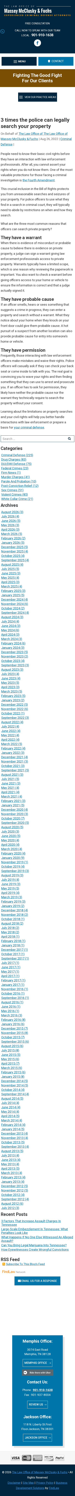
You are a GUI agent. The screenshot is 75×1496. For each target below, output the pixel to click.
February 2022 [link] (11, 748)
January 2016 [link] (10, 1024)
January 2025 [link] (10, 595)
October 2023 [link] (10, 661)
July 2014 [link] (8, 1103)
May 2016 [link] (8, 1011)
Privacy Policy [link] (45, 1482)
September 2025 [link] (12, 560)
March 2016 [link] (9, 1015)
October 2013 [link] (10, 1142)
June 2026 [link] (8, 521)
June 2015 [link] (8, 1055)
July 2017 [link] (8, 963)
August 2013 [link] (10, 1151)
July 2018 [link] (8, 928)
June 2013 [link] (8, 1160)
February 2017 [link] (11, 980)
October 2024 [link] (10, 608)
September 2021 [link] (12, 770)
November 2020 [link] (12, 814)
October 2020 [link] (10, 818)
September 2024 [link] (12, 613)
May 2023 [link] (8, 683)
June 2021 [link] (8, 783)
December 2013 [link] (12, 1133)
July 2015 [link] (8, 1050)
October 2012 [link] (10, 1195)
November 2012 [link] (12, 1190)
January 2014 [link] (10, 1129)
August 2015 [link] (10, 1046)
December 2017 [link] (12, 950)
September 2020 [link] (12, 823)
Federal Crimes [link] (11, 468)
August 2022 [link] (10, 722)
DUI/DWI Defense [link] (13, 464)
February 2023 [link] (11, 696)
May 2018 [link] (8, 932)
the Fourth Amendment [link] (38, 180)
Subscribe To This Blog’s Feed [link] (25, 1264)
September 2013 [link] (12, 1146)
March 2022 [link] (9, 744)
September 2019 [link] (12, 871)
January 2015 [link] (10, 1076)
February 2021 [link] (11, 801)
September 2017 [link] (12, 958)
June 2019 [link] (8, 884)
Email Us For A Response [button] (39, 1281)
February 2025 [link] (11, 591)
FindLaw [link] (54, 1488)
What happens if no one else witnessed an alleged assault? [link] (37, 1239)
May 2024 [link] (8, 630)
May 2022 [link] (8, 735)
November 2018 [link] (12, 915)
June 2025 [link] (8, 573)
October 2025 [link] (10, 556)
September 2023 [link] (12, 665)
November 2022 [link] (12, 709)
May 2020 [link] (8, 840)
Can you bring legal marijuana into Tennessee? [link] (34, 1245)
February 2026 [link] (11, 538)
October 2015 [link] (10, 1037)
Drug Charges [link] (10, 459)
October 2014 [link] (10, 1090)
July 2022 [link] (8, 726)
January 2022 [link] (10, 753)
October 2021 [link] (10, 766)
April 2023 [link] (8, 687)
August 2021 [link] (10, 774)
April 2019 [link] (8, 893)
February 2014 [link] (11, 1125)
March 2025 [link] (9, 586)
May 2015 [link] (8, 1059)
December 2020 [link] (12, 809)
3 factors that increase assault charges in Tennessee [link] (31, 1223)
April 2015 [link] (8, 1063)
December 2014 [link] (12, 1081)
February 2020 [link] (11, 853)
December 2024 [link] (12, 599)
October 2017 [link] (10, 954)
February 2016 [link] (11, 1020)
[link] (37, 15)
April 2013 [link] (8, 1168)
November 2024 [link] (12, 604)
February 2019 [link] (11, 901)
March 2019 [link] (9, 897)
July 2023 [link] (8, 674)
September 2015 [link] (12, 1041)
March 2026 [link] (9, 534)
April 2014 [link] (8, 1116)
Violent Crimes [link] (11, 494)
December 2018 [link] (12, 910)
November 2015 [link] (12, 1033)
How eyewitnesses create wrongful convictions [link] (35, 1249)
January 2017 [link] (10, 985)
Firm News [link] (8, 472)
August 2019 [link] (10, 875)
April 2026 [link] (8, 529)
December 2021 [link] (12, 757)
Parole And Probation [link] (15, 481)
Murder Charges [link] (12, 477)
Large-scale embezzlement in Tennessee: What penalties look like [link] (34, 1231)
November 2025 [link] (12, 551)
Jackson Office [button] (36, 1437)
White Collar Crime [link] (14, 499)
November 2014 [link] (12, 1085)
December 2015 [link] (12, 1028)
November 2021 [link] (12, 761)
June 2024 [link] (8, 626)
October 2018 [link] (10, 919)
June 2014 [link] (8, 1107)
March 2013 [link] (9, 1173)
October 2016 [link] (10, 993)
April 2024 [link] (8, 634)
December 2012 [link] (12, 1186)
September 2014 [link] (12, 1094)
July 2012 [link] (8, 1208)
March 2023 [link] (9, 691)
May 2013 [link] (8, 1164)
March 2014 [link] (9, 1120)
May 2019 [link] (8, 888)
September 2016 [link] (12, 998)
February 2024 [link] (11, 643)
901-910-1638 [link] (42, 35)
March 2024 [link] (9, 639)
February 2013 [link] (11, 1177)
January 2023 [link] (10, 700)
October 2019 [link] (10, 866)
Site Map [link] (28, 1482)
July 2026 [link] (8, 516)
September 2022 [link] (12, 718)
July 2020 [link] (8, 831)
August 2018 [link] (10, 923)
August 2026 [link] (10, 512)
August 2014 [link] (10, 1098)
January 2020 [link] (10, 858)
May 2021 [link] (8, 788)
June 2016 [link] (8, 1006)
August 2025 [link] (10, 564)
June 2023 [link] (8, 678)
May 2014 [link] (8, 1111)
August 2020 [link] (10, 827)
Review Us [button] (36, 1404)
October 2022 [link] (10, 713)
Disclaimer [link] (14, 1482)
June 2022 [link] (8, 731)
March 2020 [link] (9, 849)
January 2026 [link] (10, 542)
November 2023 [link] (12, 656)
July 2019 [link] (8, 879)
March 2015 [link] (9, 1068)
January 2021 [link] (10, 805)
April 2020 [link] (8, 844)
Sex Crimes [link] (9, 490)
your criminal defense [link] (29, 427)
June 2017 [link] (8, 967)
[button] (37, 42)
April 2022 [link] (8, 739)
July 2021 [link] (8, 779)
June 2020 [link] (8, 836)
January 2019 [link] (10, 906)
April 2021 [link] (8, 792)
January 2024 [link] (10, 648)
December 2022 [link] (12, 704)
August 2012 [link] (10, 1203)
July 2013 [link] (8, 1155)
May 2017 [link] (8, 971)
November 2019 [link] (12, 862)
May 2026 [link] (8, 525)
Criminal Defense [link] (13, 455)
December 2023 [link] (12, 652)
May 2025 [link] (8, 577)
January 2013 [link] (10, 1181)
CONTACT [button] (58, 61)
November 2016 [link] (12, 989)
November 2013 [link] (12, 1138)
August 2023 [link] (10, 669)
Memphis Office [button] (36, 1363)
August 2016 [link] (10, 1002)
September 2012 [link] (12, 1199)
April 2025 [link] (8, 582)
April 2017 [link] (8, 976)
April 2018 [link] (8, 936)
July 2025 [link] (8, 569)
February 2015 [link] (11, 1072)
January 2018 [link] (10, 945)
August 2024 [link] (10, 617)
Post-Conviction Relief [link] (16, 486)
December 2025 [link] (12, 547)
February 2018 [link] (11, 941)
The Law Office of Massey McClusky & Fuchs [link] (39, 1472)
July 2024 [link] (8, 621)
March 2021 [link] (9, 796)
